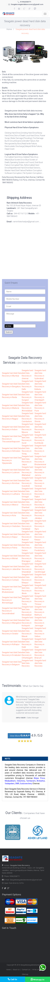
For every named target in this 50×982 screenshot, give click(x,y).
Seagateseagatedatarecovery (32, 965)
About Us (16, 970)
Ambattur (41, 781)
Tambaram (31, 781)
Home (9, 29)
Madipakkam (10, 781)
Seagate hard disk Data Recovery (27, 663)
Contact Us (26, 970)
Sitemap (25, 974)
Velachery (21, 781)
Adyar (36, 778)
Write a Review (37, 970)
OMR (17, 783)
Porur (42, 778)
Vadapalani (9, 783)
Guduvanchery (26, 783)
